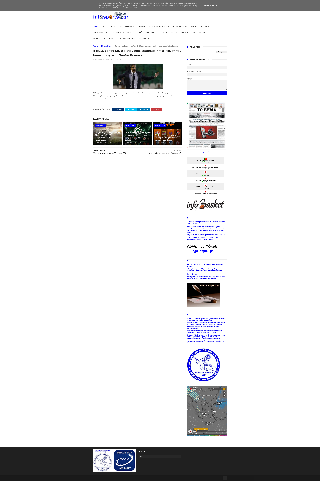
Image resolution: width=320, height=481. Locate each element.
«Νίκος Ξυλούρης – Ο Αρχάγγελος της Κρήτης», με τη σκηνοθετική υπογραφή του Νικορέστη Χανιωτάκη (205, 270)
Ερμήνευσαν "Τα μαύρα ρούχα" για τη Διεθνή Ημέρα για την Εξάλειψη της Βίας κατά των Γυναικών (206, 277)
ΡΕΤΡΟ (215, 32)
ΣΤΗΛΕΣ (202, 32)
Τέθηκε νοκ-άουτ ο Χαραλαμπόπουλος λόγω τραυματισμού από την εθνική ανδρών (202, 238)
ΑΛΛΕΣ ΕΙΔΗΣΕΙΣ (152, 32)
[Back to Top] (225, 478)
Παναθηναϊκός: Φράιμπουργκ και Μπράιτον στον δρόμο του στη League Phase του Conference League (138, 136)
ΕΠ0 (193, 32)
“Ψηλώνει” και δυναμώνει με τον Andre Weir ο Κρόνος (206, 235)
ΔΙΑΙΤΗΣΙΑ (184, 32)
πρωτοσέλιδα (206, 152)
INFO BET (112, 38)
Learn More (209, 5)
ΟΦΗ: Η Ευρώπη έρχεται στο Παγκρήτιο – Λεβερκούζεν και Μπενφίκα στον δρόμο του (166, 137)
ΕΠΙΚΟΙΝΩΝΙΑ (145, 38)
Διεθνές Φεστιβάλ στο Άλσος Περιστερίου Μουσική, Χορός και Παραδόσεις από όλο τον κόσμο (205, 331)
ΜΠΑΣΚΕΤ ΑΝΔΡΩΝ (179, 26)
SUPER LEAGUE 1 (110, 26)
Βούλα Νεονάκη (192, 274)
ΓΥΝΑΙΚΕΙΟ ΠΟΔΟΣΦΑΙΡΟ (159, 26)
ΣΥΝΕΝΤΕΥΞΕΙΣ (99, 38)
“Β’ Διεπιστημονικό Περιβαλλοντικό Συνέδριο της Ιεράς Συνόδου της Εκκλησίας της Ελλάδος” (206, 319)
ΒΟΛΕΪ (139, 32)
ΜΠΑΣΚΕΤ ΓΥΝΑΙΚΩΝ (199, 26)
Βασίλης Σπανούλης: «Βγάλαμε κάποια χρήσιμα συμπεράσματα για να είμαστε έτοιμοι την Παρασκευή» (206, 227)
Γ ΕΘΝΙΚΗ (142, 26)
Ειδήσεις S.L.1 (106, 46)
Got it (219, 5)
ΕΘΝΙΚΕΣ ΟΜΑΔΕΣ (100, 32)
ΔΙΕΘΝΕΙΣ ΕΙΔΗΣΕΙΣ (169, 32)
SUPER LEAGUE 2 (127, 26)
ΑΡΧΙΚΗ (96, 26)
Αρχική (95, 46)
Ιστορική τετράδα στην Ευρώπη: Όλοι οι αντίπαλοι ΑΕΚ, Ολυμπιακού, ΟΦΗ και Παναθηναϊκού (107, 136)
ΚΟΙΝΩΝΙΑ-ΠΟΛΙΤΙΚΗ (128, 38)
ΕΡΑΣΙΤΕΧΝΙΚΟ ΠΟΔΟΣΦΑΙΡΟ (122, 32)
